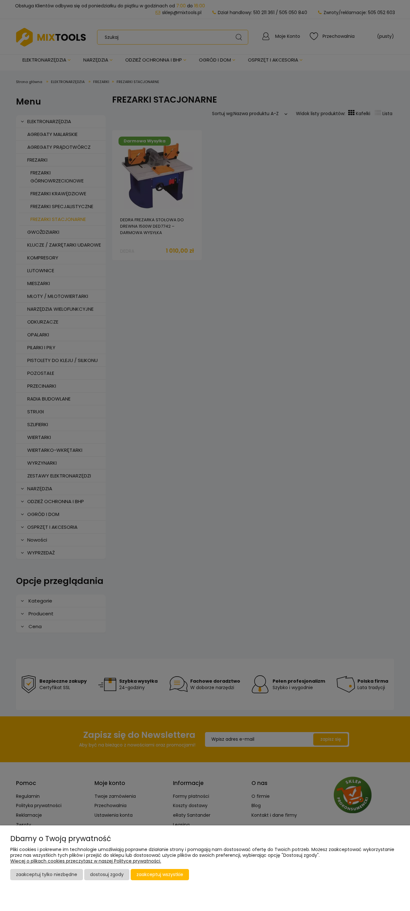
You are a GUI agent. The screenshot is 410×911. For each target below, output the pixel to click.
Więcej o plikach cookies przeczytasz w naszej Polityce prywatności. (85, 861)
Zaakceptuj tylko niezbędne (46, 874)
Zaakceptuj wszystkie (159, 874)
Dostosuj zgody (107, 874)
